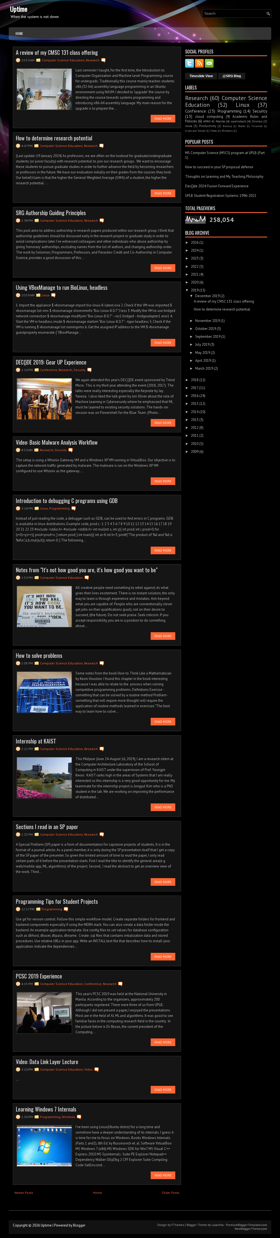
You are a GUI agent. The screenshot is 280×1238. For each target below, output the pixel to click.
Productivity (207, 126)
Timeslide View (201, 76)
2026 (195, 242)
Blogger (79, 1225)
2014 (195, 411)
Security (80, 370)
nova (188, 126)
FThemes (177, 1225)
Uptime (18, 9)
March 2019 (204, 368)
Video (88, 1069)
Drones (257, 121)
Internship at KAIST (36, 741)
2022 (195, 266)
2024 (195, 250)
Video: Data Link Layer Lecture (47, 1061)
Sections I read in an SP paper (47, 826)
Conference (48, 370)
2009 (195, 451)
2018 (195, 380)
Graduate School (195, 130)
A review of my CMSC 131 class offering (57, 52)
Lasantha (218, 1225)
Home (19, 33)
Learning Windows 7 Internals (46, 1109)
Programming (59, 508)
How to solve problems (39, 655)
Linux (45, 295)
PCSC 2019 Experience (39, 976)
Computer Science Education (63, 60)
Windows (68, 1117)
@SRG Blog (232, 76)
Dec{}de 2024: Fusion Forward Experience (217, 186)
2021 (195, 274)
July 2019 (202, 344)
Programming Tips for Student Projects (57, 901)
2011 (195, 435)
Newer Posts (23, 1193)
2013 (195, 419)
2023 (195, 258)
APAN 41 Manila (214, 121)
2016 (195, 395)
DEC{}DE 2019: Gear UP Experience (51, 362)
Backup (227, 126)
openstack (238, 121)
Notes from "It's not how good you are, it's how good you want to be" (87, 570)
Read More (162, 118)
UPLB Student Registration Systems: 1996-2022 (220, 195)
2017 (194, 387)
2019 (195, 290)
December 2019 (207, 296)
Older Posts (170, 1193)
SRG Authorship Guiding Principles (51, 212)
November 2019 (207, 320)
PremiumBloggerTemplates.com (246, 1225)
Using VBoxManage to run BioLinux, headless (61, 287)
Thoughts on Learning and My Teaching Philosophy (224, 176)
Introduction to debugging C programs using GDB (67, 500)
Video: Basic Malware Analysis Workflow (57, 442)
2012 (195, 427)
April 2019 (203, 360)
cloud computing (209, 116)
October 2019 (205, 328)
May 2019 (202, 352)
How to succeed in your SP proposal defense (219, 167)
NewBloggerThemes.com (251, 1229)
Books (241, 126)
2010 (195, 443)
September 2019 (207, 336)
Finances (257, 126)
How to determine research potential (54, 138)
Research (93, 60)
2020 (195, 282)
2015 (195, 403)
